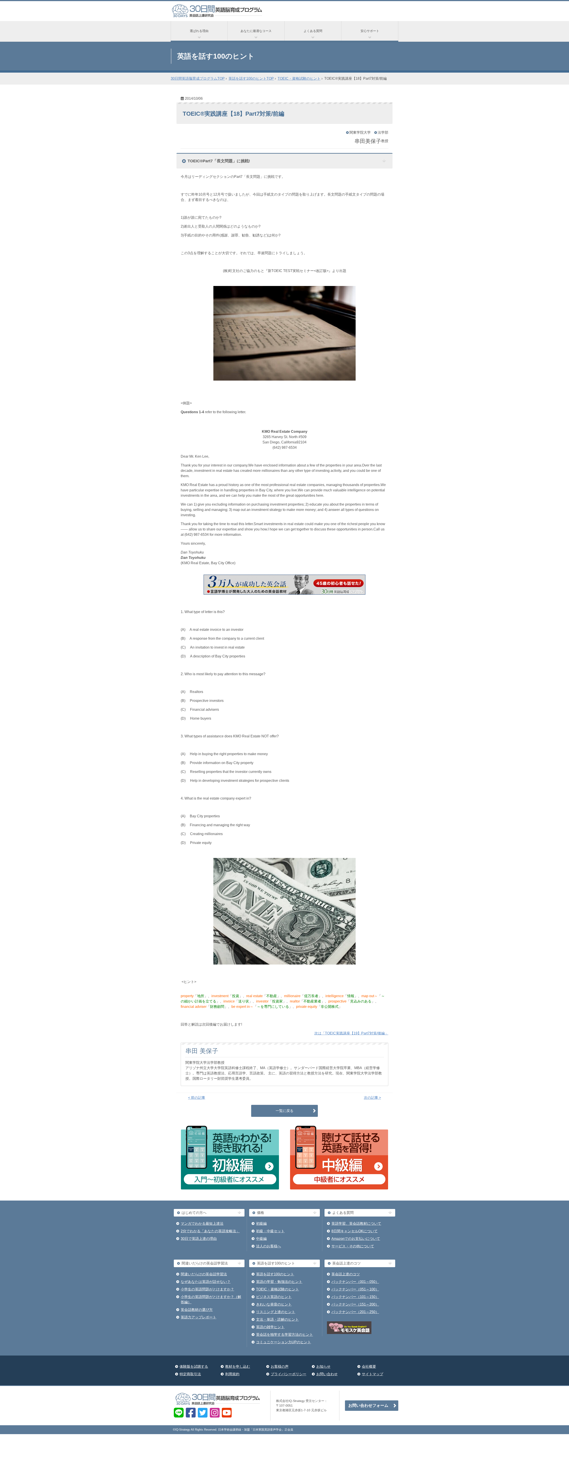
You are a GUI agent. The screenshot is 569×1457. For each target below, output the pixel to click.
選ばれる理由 (199, 31)
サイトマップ (372, 1374)
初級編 (261, 1223)
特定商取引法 (190, 1374)
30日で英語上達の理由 (199, 1239)
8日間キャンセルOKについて (354, 1231)
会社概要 (369, 1366)
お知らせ (323, 1366)
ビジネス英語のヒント (274, 1297)
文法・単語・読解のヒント (277, 1319)
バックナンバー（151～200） (355, 1304)
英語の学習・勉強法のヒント (279, 1282)
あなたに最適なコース (256, 31)
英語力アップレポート (198, 1317)
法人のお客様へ (268, 1246)
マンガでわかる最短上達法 (202, 1223)
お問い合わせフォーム (368, 1405)
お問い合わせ (327, 1374)
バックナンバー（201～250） (355, 1312)
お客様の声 (280, 1366)
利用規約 (232, 1374)
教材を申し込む (237, 1366)
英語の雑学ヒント (270, 1327)
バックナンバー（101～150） (355, 1297)
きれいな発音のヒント (274, 1304)
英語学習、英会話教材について (356, 1223)
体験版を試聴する (194, 1366)
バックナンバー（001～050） (355, 1282)
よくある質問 (313, 31)
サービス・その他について (352, 1246)
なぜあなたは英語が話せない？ (205, 1282)
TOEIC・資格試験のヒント (299, 78)
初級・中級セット (270, 1231)
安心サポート (370, 31)
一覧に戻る (284, 1111)
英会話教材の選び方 (197, 1310)
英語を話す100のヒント (275, 1274)
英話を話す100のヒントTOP (251, 78)
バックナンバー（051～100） (355, 1289)
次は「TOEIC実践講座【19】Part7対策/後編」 (351, 1033)
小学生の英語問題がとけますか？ (207, 1289)
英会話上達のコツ (345, 1274)
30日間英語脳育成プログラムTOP (198, 78)
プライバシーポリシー (288, 1374)
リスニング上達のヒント (275, 1312)
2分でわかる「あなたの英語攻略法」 (210, 1231)
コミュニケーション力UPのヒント (283, 1342)
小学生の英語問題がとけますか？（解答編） (211, 1299)
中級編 (261, 1239)
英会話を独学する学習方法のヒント (284, 1334)
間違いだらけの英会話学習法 (204, 1274)
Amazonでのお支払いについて (355, 1239)
